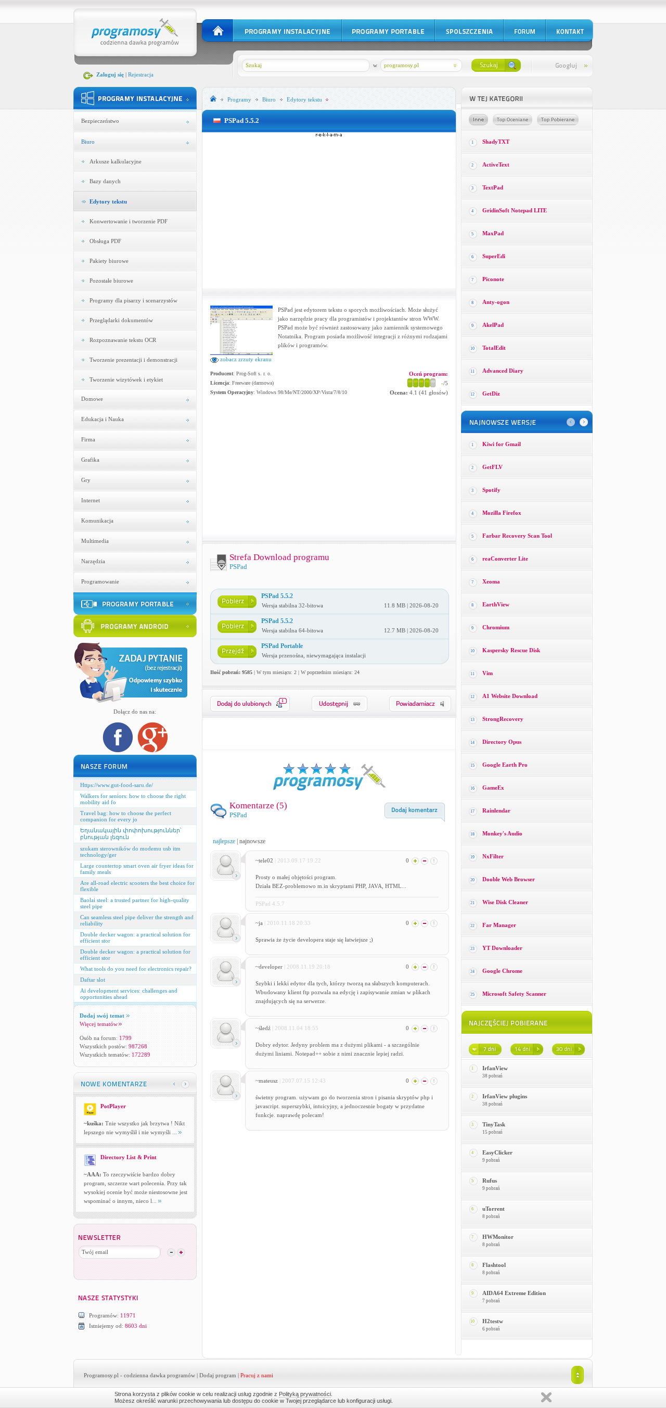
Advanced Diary (502, 370)
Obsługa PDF (105, 241)
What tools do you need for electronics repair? (135, 969)
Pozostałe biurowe (111, 280)
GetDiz (491, 393)
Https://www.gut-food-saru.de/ (116, 785)
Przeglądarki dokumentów (121, 320)
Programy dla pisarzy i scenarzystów (133, 300)
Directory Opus (501, 742)
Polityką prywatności (305, 1394)
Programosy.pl (101, 1375)
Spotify (491, 490)
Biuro (88, 141)
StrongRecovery (502, 719)
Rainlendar (496, 810)
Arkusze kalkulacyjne (115, 161)
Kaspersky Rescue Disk (511, 650)
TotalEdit (494, 348)
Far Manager (499, 925)
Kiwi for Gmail (501, 444)
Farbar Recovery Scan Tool (517, 535)
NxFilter (493, 856)
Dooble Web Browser (508, 879)
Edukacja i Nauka (102, 419)
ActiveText (495, 164)
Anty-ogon (495, 302)
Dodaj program (217, 1375)
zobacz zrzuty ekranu (245, 359)
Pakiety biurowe (109, 261)
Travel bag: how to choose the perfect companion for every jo (125, 816)
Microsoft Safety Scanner (514, 994)
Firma (88, 439)
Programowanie (100, 581)
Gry (86, 480)
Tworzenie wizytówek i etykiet (126, 379)
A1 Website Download (509, 696)
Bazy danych (105, 181)
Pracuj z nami (256, 1375)
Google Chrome (502, 971)
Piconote (493, 279)
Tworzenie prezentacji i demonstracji (133, 360)
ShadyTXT (495, 141)
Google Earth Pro (505, 765)
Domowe (92, 399)
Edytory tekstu (108, 201)
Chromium (495, 627)
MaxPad (493, 233)
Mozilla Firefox (501, 513)
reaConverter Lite (505, 558)
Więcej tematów (99, 1024)
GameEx (493, 787)
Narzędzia (93, 561)
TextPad (492, 187)
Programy (239, 99)
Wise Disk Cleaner (505, 902)
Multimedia (95, 541)
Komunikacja (97, 520)
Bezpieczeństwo (100, 121)
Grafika (90, 459)
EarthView (495, 604)
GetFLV (492, 467)
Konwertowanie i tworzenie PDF (128, 221)
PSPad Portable (282, 646)
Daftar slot (92, 979)
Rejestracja (140, 74)
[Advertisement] (328, 210)
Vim (487, 673)
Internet (90, 500)
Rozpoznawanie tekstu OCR (122, 340)
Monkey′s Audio (502, 833)
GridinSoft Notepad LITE (514, 210)
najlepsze (224, 841)
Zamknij (546, 1397)
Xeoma (491, 581)
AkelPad (493, 325)
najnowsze (252, 841)
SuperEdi (493, 256)
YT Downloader (502, 948)
